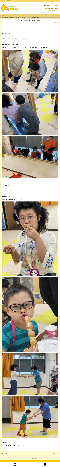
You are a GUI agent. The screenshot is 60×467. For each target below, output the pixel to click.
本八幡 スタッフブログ (25, 17)
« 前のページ (4, 453)
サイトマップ (22, 458)
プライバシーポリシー (36, 458)
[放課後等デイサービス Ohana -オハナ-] (9, 12)
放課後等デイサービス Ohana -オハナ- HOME (10, 17)
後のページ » (56, 453)
